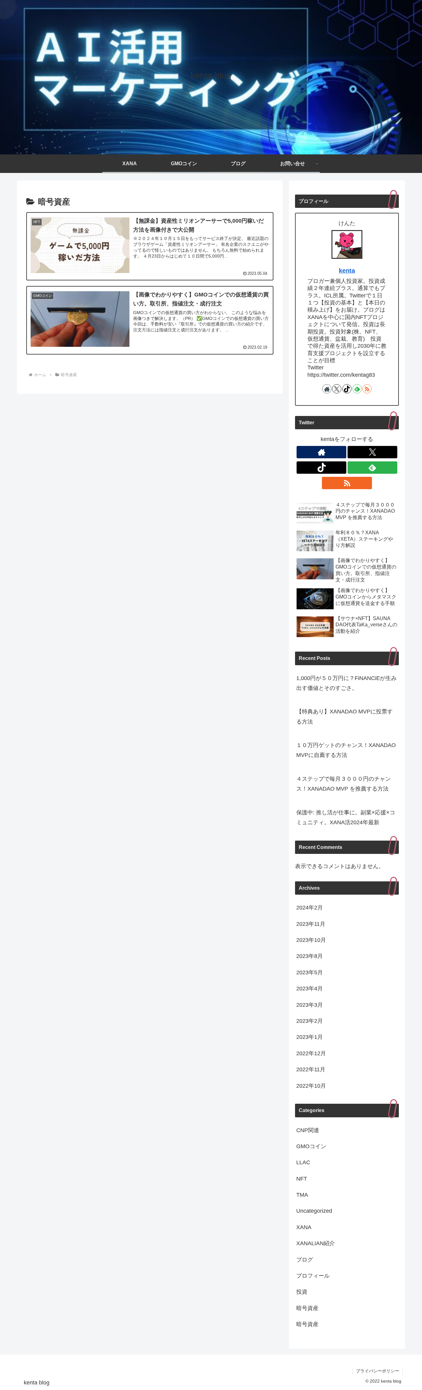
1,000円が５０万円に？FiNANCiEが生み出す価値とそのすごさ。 (346, 683)
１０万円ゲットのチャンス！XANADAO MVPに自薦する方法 (346, 750)
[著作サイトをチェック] (326, 388)
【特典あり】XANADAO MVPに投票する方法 (344, 716)
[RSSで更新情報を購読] (367, 388)
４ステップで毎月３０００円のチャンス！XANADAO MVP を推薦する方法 (343, 784)
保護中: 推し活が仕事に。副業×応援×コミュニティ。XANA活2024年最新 (345, 817)
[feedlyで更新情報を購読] (357, 388)
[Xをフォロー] (336, 388)
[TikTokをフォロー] (347, 388)
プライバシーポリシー (377, 1370)
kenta (347, 270)
